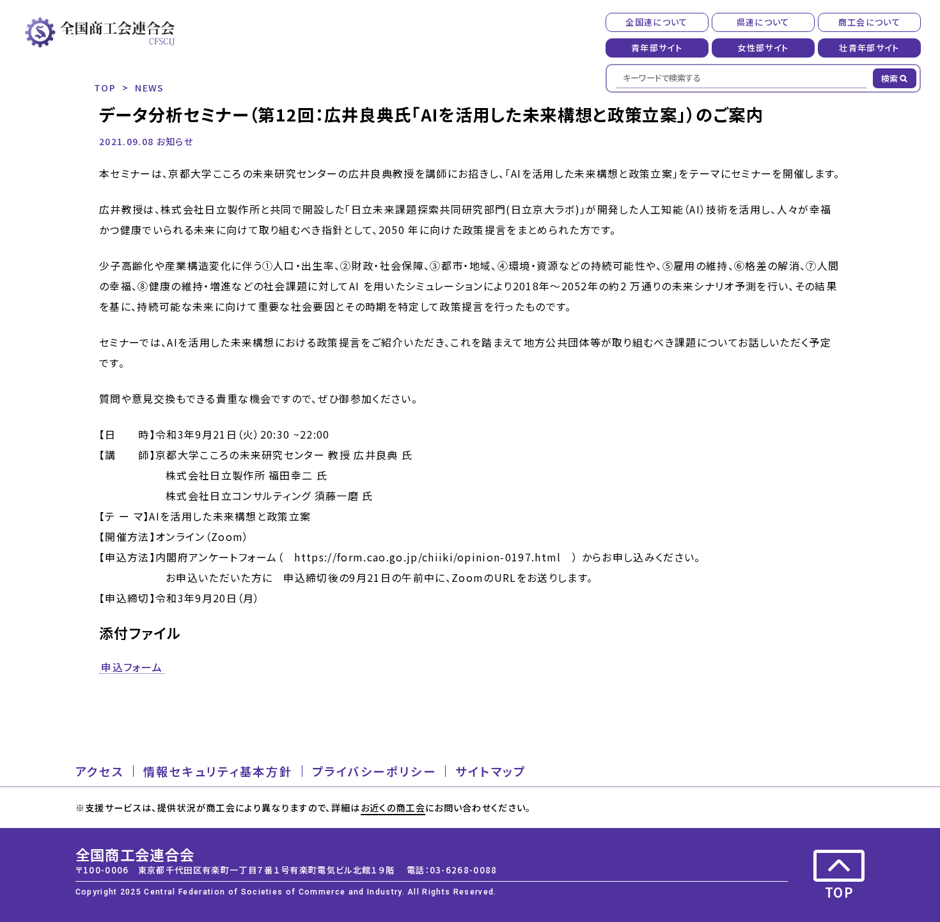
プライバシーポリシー (374, 771)
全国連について (656, 22)
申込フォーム (131, 667)
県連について (763, 22)
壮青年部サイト (869, 48)
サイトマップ (490, 771)
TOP (105, 87)
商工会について (869, 22)
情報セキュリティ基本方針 (218, 771)
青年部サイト (656, 48)
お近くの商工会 (393, 807)
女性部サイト (762, 48)
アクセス (99, 771)
